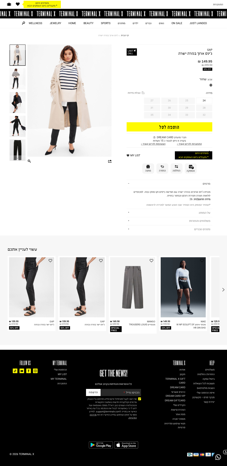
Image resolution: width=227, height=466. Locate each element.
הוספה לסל (169, 126)
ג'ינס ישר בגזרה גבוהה (44, 324)
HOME (72, 23)
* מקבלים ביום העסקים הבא (42, 5)
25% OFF (166, 328)
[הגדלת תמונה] (29, 161)
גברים (148, 23)
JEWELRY (55, 23)
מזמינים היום (42, 3)
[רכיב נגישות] (224, 452)
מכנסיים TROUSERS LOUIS (142, 324)
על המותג (204, 212)
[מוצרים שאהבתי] (18, 4)
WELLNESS (35, 23)
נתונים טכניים (202, 229)
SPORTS (105, 23)
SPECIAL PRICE (115, 329)
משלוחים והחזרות (199, 221)
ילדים (135, 23)
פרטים (206, 183)
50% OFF (207, 69)
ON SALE (176, 23)
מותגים (121, 23)
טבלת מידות (134, 92)
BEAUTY (88, 23)
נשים (161, 23)
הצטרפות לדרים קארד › (153, 143)
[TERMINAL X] (113, 13)
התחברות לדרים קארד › (189, 143)
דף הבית (125, 35)
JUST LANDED (198, 23)
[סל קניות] (9, 4)
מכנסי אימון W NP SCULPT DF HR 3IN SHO (191, 326)
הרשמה (93, 392)
